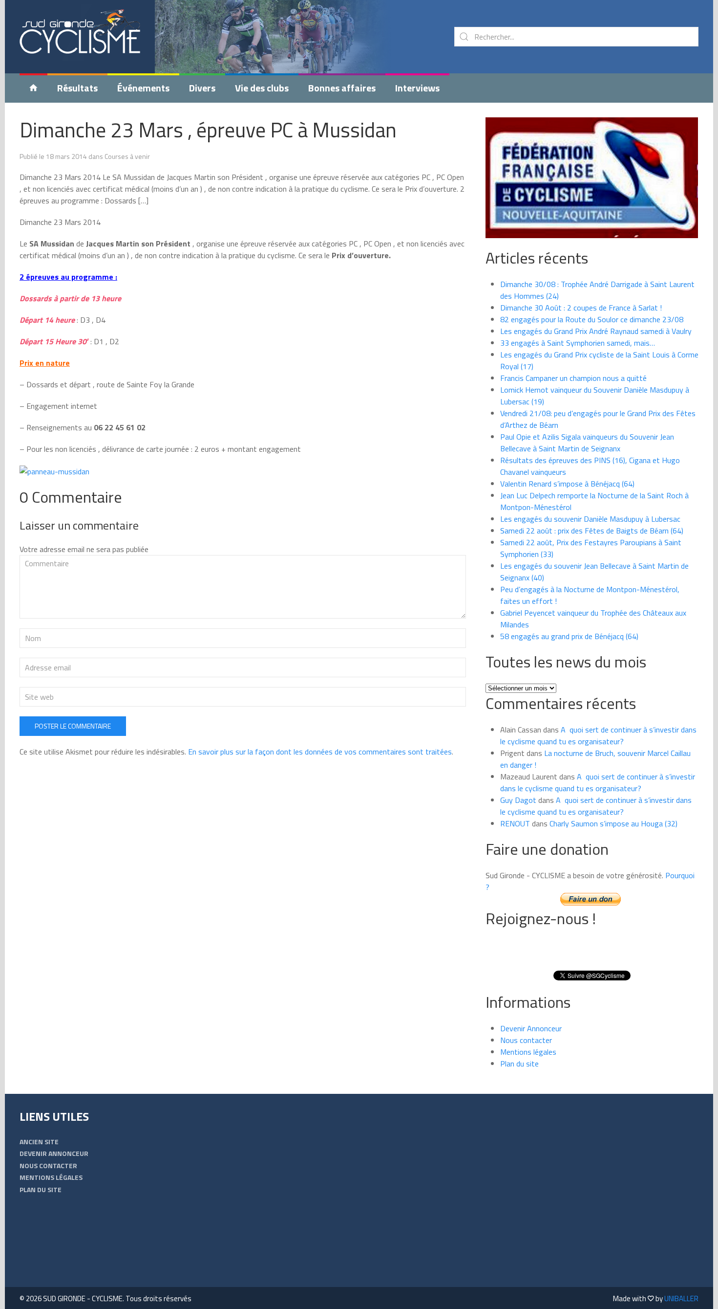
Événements (143, 87)
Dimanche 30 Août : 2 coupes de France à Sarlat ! (581, 307)
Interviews (417, 87)
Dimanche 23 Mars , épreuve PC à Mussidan (208, 129)
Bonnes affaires (342, 87)
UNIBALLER (681, 1298)
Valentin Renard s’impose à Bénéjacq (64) (567, 483)
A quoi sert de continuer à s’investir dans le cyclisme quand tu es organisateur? (598, 735)
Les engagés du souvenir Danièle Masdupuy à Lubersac (590, 519)
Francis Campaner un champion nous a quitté (573, 378)
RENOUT (515, 823)
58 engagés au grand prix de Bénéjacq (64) (569, 636)
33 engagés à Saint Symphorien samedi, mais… (577, 343)
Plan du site (519, 1063)
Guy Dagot (518, 800)
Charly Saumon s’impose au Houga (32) (613, 823)
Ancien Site (39, 1141)
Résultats (77, 87)
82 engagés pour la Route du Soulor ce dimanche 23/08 (591, 319)
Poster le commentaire (73, 726)
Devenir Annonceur (531, 1028)
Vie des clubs (262, 87)
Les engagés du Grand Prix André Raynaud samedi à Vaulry (596, 331)
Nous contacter (526, 1040)
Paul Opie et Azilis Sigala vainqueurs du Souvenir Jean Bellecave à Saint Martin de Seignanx (587, 442)
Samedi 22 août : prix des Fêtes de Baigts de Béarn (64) (591, 530)
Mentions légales (528, 1052)
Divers (202, 87)
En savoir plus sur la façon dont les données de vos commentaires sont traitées (320, 751)
